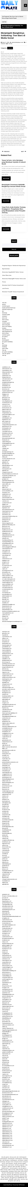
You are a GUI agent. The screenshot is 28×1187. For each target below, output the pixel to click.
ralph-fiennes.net (6, 745)
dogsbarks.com (6, 507)
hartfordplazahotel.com (7, 870)
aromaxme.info (5, 818)
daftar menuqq (3, 1169)
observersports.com (7, 965)
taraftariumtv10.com (7, 775)
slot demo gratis (6, 314)
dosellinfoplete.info (6, 830)
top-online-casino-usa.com (8, 689)
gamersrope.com (6, 926)
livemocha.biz (5, 852)
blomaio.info (5, 828)
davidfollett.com (6, 399)
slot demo (4, 316)
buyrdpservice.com (7, 948)
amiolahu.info (5, 813)
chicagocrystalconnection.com (9, 879)
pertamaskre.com (6, 914)
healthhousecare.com (7, 529)
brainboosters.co (6, 384)
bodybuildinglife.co (6, 1031)
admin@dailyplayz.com (17, 42)
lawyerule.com (5, 789)
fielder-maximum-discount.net (9, 747)
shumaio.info (5, 836)
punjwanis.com (5, 894)
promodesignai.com (7, 594)
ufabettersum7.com (7, 1126)
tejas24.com (5, 797)
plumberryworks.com (7, 1092)
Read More (7, 179)
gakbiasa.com (5, 875)
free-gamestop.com (7, 930)
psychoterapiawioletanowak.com (10, 1094)
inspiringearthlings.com (7, 541)
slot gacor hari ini (18, 1161)
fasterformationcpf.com (7, 943)
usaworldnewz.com (7, 370)
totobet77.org (5, 1120)
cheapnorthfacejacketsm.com (9, 424)
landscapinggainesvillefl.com (9, 546)
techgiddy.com (5, 918)
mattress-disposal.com (7, 1028)
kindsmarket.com (6, 753)
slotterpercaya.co (6, 1103)
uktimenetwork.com (7, 368)
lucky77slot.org (6, 1019)
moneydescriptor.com (7, 977)
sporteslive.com (6, 992)
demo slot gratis (6, 324)
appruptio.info (5, 884)
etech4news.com (6, 514)
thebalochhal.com (6, 377)
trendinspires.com (6, 769)
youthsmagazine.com (7, 979)
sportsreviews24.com (7, 1016)
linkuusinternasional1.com (8, 438)
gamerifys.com (5, 633)
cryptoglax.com (6, 416)
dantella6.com (5, 682)
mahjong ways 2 (5, 1168)
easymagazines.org (7, 1075)
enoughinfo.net (5, 857)
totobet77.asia (5, 1118)
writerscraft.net (5, 724)
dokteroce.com (5, 784)
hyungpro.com (5, 987)
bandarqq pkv (14, 1160)
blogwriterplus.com (6, 901)
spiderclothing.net (6, 441)
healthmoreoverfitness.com (8, 677)
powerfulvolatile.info (7, 833)
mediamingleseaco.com (8, 791)
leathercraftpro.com (7, 1081)
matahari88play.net (6, 975)
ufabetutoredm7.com (7, 1138)
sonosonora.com (6, 436)
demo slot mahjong (6, 326)
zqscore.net (5, 1055)
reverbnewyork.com (7, 402)
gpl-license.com (6, 526)
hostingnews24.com (7, 536)
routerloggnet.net (6, 680)
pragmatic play (4, 1165)
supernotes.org (5, 1048)
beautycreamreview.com (8, 499)
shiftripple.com (5, 1101)
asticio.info (4, 1058)
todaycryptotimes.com (7, 575)
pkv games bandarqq (7, 341)
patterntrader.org (6, 1043)
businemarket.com (6, 974)
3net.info (4, 446)
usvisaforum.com (6, 406)
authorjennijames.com (7, 465)
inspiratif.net (5, 635)
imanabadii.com (6, 880)
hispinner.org (5, 707)
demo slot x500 (16, 1166)
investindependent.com (7, 543)
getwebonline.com (6, 740)
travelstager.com (6, 767)
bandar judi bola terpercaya (8, 307)
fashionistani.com (6, 518)
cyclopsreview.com (7, 502)
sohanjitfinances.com (7, 1106)
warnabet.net (5, 860)
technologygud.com (7, 1035)
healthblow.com (6, 719)
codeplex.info (5, 448)
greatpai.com (5, 479)
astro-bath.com (6, 460)
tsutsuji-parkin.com (6, 468)
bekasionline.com (6, 643)
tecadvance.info (6, 809)
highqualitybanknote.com (8, 535)
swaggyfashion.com (7, 774)
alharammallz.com (6, 489)
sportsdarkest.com (6, 982)
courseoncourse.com (7, 908)
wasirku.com (5, 796)
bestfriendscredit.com (7, 455)
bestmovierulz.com (6, 407)
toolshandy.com (6, 765)
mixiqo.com (5, 1084)
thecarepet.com (6, 899)
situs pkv (4, 302)
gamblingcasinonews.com (8, 663)
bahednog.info (5, 911)
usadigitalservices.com (7, 733)
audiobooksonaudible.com (8, 604)
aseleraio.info (5, 1057)
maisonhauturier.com (7, 548)
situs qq (4, 350)
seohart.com (5, 591)
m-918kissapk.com (7, 872)
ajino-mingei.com (6, 421)
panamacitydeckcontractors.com (10, 762)
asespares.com (6, 492)
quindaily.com (5, 597)
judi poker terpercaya (7, 309)
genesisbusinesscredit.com (9, 750)
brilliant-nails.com (6, 780)
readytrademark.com (7, 585)
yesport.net (5, 950)
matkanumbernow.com (7, 674)
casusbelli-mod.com (7, 431)
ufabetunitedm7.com (7, 1133)
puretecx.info (5, 808)
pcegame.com (5, 562)
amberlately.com (6, 385)
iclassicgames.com (7, 960)
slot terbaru (20, 1160)
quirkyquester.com (6, 1097)
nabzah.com (5, 701)
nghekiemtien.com (6, 794)
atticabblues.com (6, 496)
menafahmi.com (6, 551)
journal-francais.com (7, 785)
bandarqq (4, 346)
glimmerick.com (6, 397)
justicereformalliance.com (8, 414)
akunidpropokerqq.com (7, 451)
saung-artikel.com (6, 962)
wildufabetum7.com (7, 1147)
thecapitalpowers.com (7, 1113)
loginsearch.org (6, 843)
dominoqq (4, 312)
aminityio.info (5, 811)
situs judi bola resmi (7, 329)
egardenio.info (5, 1060)
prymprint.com (5, 1067)
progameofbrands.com (7, 667)
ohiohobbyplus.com (7, 418)
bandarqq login (4, 1171)
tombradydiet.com (6, 428)
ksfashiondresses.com (7, 1041)
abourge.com (5, 485)
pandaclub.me (5, 865)
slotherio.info (5, 838)
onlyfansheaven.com (7, 741)
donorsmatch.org (6, 847)
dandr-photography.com (8, 782)
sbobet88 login (20, 1177)
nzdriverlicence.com (7, 558)
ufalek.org (4, 1026)
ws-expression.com (7, 565)
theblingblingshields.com (8, 994)
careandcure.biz (6, 1072)
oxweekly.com (5, 760)
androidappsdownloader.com (9, 716)
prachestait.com (6, 801)
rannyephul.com (6, 770)
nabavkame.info (6, 874)
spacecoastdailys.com (7, 584)
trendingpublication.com (8, 1121)
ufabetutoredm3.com (7, 1136)
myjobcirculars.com (7, 675)
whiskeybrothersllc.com (8, 1145)
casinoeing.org (5, 850)
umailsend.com (6, 940)
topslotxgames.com (7, 679)
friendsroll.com (5, 440)
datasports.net (5, 1003)
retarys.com (5, 941)
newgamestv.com (6, 997)
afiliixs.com (5, 487)
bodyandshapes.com (7, 609)
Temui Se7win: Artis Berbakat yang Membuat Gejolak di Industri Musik (14, 162)
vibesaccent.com (6, 380)
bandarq (4, 328)
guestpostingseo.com (7, 902)
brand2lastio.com (6, 731)
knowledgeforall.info (7, 730)
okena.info (4, 450)
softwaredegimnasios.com (8, 580)
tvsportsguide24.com (7, 1014)
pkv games (5, 336)
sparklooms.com (6, 1109)
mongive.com (5, 702)
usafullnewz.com (6, 367)
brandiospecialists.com (7, 696)
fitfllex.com (4, 748)
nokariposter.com (6, 711)
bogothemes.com (6, 419)
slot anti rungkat (22, 1163)
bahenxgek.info (6, 913)
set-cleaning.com (6, 592)
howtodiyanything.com (7, 540)
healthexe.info (5, 806)
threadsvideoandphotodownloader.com (11, 916)
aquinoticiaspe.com (7, 969)
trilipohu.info (5, 882)
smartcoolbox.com (6, 1104)
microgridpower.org (6, 1082)
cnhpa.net (4, 1045)
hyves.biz (4, 855)
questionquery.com (6, 777)
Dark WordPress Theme (10, 1184)
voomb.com (5, 1011)
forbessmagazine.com (7, 523)
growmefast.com (6, 1021)
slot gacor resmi (9, 1161)
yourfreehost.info (6, 423)
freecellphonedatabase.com (9, 924)
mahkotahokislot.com (7, 1023)
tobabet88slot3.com (7, 1114)
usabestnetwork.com (7, 936)
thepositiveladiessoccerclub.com (10, 473)
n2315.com (5, 738)
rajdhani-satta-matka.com (8, 723)
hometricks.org (5, 1079)
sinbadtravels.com (6, 931)
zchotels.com (5, 567)
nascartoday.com (6, 555)
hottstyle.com (5, 538)
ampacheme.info (6, 814)
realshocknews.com (7, 1036)
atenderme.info (5, 821)
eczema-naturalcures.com (8, 458)
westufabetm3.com (6, 1143)
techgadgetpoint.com (7, 1013)
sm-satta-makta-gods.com (8, 579)
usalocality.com (6, 373)
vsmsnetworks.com (7, 636)
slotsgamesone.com (7, 684)
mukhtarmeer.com (6, 553)
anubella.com (5, 602)
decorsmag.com (6, 662)
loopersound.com (6, 411)
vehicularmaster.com (7, 378)
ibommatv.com (5, 640)
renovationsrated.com (7, 587)
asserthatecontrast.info (7, 819)
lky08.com (4, 743)
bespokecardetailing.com (8, 453)
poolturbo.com (5, 799)
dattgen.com (5, 504)
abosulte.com (5, 599)
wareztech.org (5, 935)
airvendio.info (5, 804)
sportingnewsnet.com (7, 989)
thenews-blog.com (6, 574)
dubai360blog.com (6, 1018)
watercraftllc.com (6, 484)
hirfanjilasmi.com (6, 1077)
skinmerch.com (6, 404)
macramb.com (5, 757)
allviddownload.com (7, 660)
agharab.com (5, 470)
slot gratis (4, 321)
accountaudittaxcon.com (8, 1065)
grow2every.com (6, 528)
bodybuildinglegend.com (8, 779)
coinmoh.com (5, 501)
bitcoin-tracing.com (6, 608)
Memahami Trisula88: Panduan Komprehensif (13, 291)
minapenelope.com (6, 412)
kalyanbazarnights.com (8, 687)
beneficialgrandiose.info (8, 826)
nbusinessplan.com (7, 645)
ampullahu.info (5, 816)
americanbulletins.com (7, 490)
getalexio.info (5, 1064)
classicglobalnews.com (8, 613)
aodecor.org (5, 845)
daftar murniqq (11, 1169)
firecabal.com (5, 521)
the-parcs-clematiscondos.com (9, 896)
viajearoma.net (5, 467)
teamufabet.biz (5, 657)
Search (14, 241)
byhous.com (5, 869)
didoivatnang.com (6, 506)
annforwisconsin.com (7, 392)
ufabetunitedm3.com (7, 1131)
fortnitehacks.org (6, 841)
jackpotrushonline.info (7, 921)
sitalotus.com (5, 1047)
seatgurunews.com (6, 445)
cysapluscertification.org (8, 840)
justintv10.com (5, 787)
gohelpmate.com (6, 721)
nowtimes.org (5, 848)
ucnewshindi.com (6, 923)
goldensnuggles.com (7, 945)
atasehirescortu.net (6, 1004)
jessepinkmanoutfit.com (8, 938)
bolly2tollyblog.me (6, 864)
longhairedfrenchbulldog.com (9, 970)
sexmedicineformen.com (8, 1099)
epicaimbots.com (6, 513)
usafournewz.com (6, 375)
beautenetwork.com (7, 606)
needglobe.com (6, 1086)
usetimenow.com (6, 718)
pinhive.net (4, 858)
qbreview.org (5, 668)
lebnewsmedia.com (7, 434)
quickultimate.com (6, 1096)
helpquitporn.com (6, 533)
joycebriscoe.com (6, 387)
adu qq (3, 304)
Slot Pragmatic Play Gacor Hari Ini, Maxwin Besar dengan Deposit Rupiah (12, 17)
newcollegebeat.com (7, 401)
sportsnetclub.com (6, 955)
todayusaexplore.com (7, 372)
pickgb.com (5, 1038)
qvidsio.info (5, 835)
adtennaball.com (6, 699)
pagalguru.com (5, 560)
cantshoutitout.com (6, 648)
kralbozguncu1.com (7, 545)
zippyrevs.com (5, 672)
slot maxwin (11, 1165)
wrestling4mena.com (7, 728)
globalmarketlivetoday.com (8, 524)
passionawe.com (6, 1089)
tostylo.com (5, 952)
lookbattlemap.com (6, 947)
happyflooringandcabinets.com (9, 1030)
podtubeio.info (5, 831)
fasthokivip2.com (6, 963)
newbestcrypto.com (7, 957)
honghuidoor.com (6, 690)
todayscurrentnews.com (8, 1116)
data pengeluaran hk (7, 331)
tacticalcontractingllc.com (8, 1111)
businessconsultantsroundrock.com (11, 611)
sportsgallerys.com (6, 999)
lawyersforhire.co (6, 972)
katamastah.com (6, 1053)
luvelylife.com (5, 755)
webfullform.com (6, 658)
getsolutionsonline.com (7, 706)
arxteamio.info (5, 1062)
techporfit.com (5, 641)
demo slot (4, 318)
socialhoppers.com (6, 735)
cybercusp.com (6, 614)
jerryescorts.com (6, 1008)
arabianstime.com (6, 494)
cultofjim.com (5, 395)
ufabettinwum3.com (7, 1130)
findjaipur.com (5, 394)
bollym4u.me (5, 862)
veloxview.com (5, 1142)
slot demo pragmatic (19, 1165)
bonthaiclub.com (6, 429)
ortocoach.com (5, 1087)
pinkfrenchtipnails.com (7, 996)
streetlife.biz (5, 853)
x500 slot (10, 1166)
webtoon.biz (5, 984)
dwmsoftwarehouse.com (8, 509)
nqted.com (4, 557)
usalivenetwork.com (7, 919)
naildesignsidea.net (6, 477)
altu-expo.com (5, 463)
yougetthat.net (5, 953)
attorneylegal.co (6, 1009)
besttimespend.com (7, 1070)
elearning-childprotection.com (9, 726)
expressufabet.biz (6, 650)
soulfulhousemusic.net (7, 1108)
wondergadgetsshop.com (8, 443)
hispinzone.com (6, 685)
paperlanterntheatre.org (7, 480)
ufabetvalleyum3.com (7, 1140)
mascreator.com (6, 550)
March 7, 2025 (5, 42)
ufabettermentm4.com (7, 1125)
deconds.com (5, 618)
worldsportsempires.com (8, 1050)
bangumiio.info (5, 823)
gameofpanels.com (6, 714)
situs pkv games (6, 353)
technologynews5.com (7, 570)
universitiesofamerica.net (8, 665)
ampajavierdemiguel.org (8, 382)
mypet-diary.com (6, 758)
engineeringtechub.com (8, 1006)
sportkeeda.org (5, 1069)
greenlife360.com (6, 646)
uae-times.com (5, 631)
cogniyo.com (5, 1074)
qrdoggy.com (5, 1033)
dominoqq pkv (5, 340)
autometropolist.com (7, 497)
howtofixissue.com (6, 655)
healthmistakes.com (7, 1040)
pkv (3, 311)
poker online (5, 348)
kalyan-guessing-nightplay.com (9, 713)
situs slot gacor (6, 1160)
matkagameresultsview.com (9, 704)
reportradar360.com (7, 772)
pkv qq (3, 338)
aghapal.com (5, 462)
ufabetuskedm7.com (7, 1135)
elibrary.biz (4, 457)
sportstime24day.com (7, 991)
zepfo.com (4, 568)
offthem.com (5, 638)
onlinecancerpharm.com (8, 1025)
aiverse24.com (5, 601)
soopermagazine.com (7, 582)
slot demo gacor (6, 306)
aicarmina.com (5, 389)
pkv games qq (15, 1174)
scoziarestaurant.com (7, 589)
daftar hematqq (19, 1169)
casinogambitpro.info (7, 904)
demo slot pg (5, 319)
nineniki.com (5, 694)
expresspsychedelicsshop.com (9, 516)
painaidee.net (5, 980)
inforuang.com (5, 752)
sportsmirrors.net (6, 1001)
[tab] (25, 5)
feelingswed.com (6, 519)
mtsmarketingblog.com (7, 792)
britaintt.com (5, 616)
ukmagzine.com (6, 933)
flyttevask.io (5, 867)
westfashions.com (6, 763)
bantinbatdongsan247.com (8, 909)
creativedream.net (6, 736)
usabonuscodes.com (7, 577)
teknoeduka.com (6, 572)
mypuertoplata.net (6, 652)
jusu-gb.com (5, 897)
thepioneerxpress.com (7, 653)
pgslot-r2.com (5, 563)
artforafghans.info (6, 802)
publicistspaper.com (7, 596)
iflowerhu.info (5, 877)
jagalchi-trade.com (6, 409)
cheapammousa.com (7, 472)
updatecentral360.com (7, 1052)
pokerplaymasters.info (7, 906)
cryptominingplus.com (7, 967)
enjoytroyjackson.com (7, 511)
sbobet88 (11, 1179)
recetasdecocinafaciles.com (9, 475)
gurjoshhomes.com (7, 426)
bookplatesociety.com (7, 433)
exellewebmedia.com (7, 928)
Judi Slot (4, 21)
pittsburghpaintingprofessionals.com (11, 1091)
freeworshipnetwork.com (8, 482)
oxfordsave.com (6, 958)
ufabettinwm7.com (6, 1128)
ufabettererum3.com (7, 1123)
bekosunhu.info (6, 825)
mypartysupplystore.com (8, 390)
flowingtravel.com (6, 692)
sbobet (25, 1160)
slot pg (15, 1163)
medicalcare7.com (6, 697)
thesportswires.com (7, 986)
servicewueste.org (6, 670)
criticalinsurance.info (7, 709)
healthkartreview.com (7, 531)
